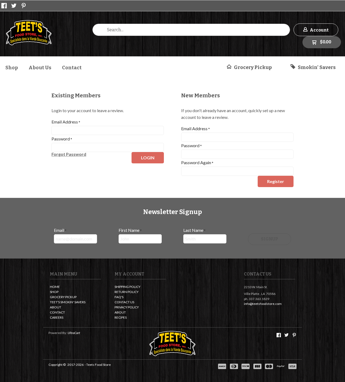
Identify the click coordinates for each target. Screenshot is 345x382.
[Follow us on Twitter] (14, 5)
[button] (316, 29)
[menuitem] (11, 67)
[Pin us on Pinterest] (23, 5)
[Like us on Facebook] (4, 5)
